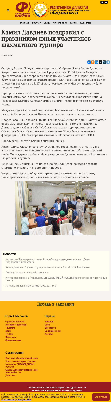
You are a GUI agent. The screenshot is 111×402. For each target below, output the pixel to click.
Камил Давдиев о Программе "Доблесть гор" (30, 286)
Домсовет (10, 375)
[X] (100, 62)
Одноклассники (13, 340)
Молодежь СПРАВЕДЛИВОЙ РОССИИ (19, 365)
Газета (73, 22)
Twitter (9, 334)
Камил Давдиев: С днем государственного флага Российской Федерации (46, 267)
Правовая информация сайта (16, 399)
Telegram (10, 328)
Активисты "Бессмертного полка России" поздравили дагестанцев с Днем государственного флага (46, 261)
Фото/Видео (60, 22)
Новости (36, 22)
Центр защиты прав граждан (20, 361)
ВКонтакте (11, 337)
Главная (24, 22)
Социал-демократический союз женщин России (21, 371)
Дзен (8, 331)
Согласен (101, 397)
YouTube (49, 334)
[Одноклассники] (92, 62)
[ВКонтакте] (89, 62)
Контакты (85, 22)
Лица (47, 22)
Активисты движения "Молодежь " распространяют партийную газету (55, 279)
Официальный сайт (15, 321)
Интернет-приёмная (15, 324)
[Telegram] (108, 62)
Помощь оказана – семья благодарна (25, 273)
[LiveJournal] (104, 62)
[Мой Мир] (96, 62)
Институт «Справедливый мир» (21, 358)
